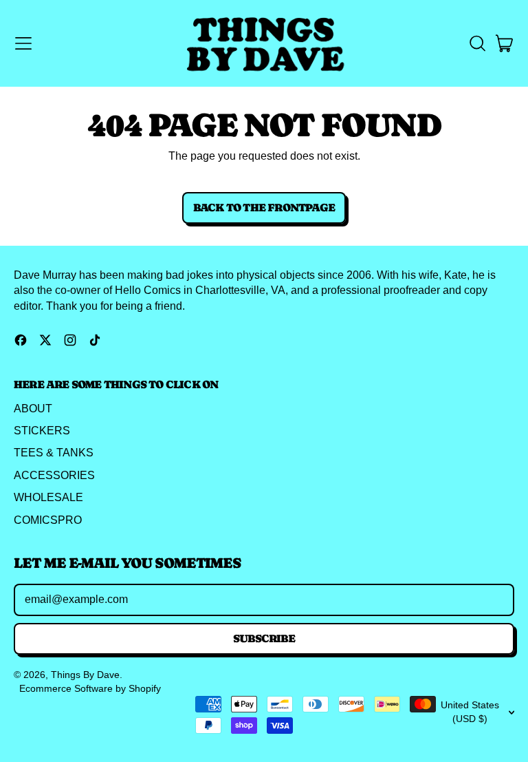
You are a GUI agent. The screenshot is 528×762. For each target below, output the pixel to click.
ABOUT (33, 408)
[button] (477, 43)
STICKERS (42, 430)
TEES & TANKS (54, 452)
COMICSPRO (48, 520)
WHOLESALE (48, 497)
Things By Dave (85, 674)
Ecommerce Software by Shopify (90, 688)
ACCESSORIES (54, 475)
